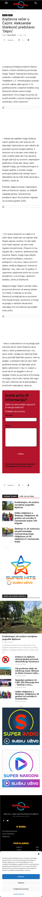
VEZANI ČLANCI (10, 496)
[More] (28, 40)
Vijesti (10, 15)
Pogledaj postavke (21, 889)
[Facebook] (3, 820)
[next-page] (7, 547)
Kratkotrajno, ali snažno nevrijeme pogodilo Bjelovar (27, 505)
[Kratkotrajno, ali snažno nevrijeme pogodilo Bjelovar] (6, 505)
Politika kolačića (19, 894)
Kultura (13, 12)
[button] (39, 854)
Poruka (8, 426)
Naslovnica (5, 12)
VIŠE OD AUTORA (26, 496)
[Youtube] (7, 820)
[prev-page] (3, 547)
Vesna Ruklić (11, 35)
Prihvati (21, 877)
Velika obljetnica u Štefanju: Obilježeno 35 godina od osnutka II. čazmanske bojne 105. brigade (26, 518)
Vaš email (8, 415)
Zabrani (21, 883)
